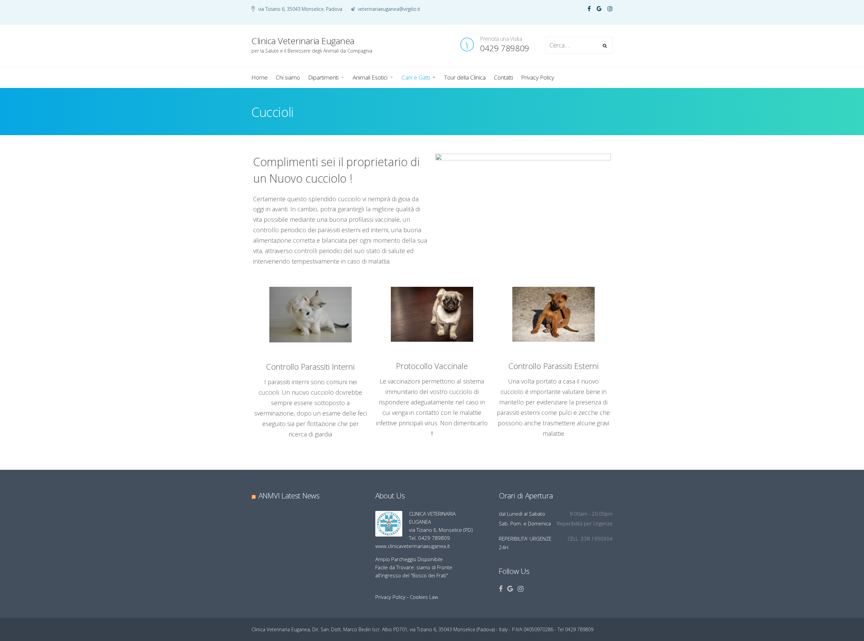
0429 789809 (504, 48)
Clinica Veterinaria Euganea (297, 10)
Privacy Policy (390, 596)
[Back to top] (840, 617)
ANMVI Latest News (289, 495)
